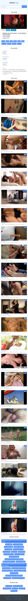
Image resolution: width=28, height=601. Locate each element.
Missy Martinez (14, 573)
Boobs (9, 43)
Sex (11, 41)
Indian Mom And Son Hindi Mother (14, 575)
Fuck (3, 41)
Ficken (19, 43)
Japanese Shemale (14, 556)
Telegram (13, 30)
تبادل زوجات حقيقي (19, 554)
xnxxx (14, 2)
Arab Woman (21, 551)
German (4, 43)
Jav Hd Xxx (22, 588)
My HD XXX (9, 586)
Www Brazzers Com (18, 549)
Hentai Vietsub (7, 578)
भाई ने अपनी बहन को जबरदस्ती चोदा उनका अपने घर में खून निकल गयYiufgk (13, 564)
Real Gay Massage (18, 546)
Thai (23, 41)
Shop (15, 41)
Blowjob (14, 43)
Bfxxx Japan (9, 544)
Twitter (8, 30)
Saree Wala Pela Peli (7, 570)
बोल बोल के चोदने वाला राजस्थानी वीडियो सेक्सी (14, 559)
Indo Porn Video (7, 588)
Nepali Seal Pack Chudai (18, 578)
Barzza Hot (14, 551)
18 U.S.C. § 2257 (17, 598)
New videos (7, 596)
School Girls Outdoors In (20, 570)
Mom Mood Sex (6, 568)
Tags (20, 596)
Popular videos (14, 596)
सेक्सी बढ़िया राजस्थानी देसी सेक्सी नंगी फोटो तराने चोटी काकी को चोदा (13, 541)
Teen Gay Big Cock (8, 554)
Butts (7, 41)
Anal (19, 41)
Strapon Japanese (20, 561)
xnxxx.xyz (10, 598)
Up (22, 596)
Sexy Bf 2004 (6, 551)
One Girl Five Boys (17, 544)
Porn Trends (14, 591)
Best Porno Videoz (17, 586)
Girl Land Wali (8, 549)
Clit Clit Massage (9, 546)
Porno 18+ (15, 588)
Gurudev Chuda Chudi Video (18, 568)
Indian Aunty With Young (9, 561)
